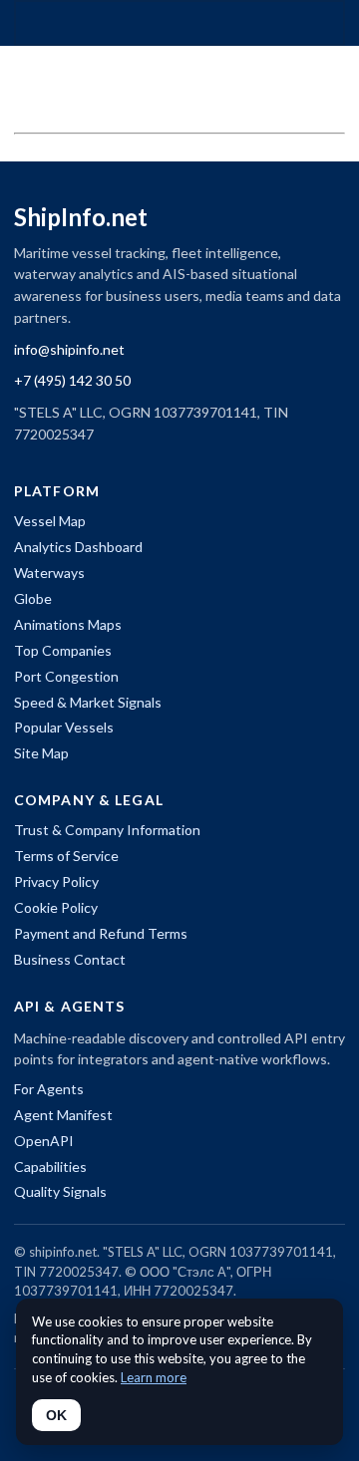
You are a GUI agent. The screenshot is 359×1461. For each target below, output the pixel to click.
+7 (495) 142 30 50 (72, 380)
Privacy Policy (56, 881)
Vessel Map (50, 520)
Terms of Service (66, 855)
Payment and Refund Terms (100, 933)
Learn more (153, 1377)
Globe (33, 598)
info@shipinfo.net (69, 349)
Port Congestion (66, 676)
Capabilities (50, 1166)
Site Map (41, 752)
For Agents (49, 1088)
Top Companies (63, 650)
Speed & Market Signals (88, 702)
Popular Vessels (64, 727)
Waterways (49, 572)
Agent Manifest (63, 1114)
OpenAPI (44, 1140)
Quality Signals (60, 1191)
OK (56, 1415)
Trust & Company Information (107, 829)
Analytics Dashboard (78, 546)
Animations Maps (68, 624)
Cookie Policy (56, 907)
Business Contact (70, 959)
